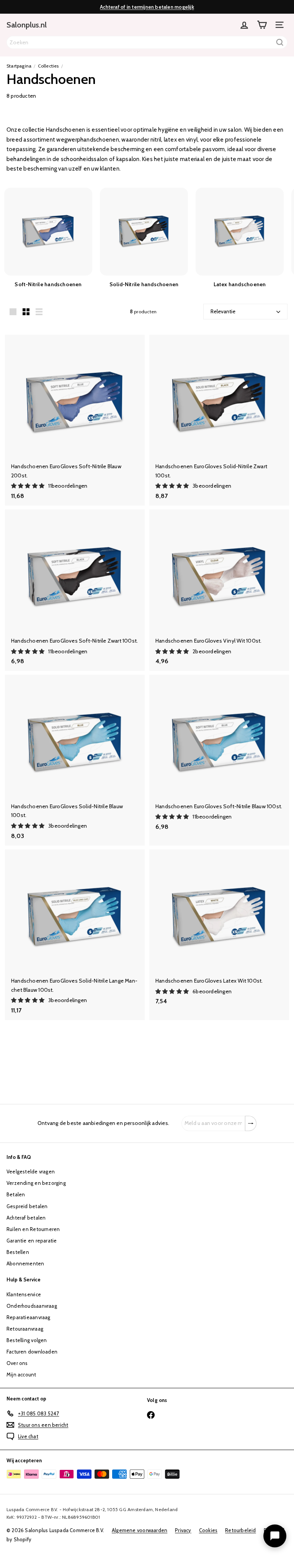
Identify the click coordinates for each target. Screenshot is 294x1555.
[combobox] (147, 42)
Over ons (17, 1363)
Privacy (183, 1530)
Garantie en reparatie (32, 1241)
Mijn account (21, 1374)
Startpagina (19, 66)
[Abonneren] (250, 1123)
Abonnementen (25, 1263)
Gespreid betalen (27, 1206)
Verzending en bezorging (36, 1183)
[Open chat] (274, 1535)
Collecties (48, 66)
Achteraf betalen (26, 1218)
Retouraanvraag (25, 1329)
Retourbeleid (240, 1530)
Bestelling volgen (27, 1340)
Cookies (208, 1530)
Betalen (16, 1194)
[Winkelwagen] (262, 25)
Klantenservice (24, 1294)
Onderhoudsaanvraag (32, 1306)
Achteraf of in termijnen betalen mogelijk (147, 7)
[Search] (279, 42)
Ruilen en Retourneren (33, 1229)
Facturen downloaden (32, 1352)
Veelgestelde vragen (31, 1171)
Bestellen (18, 1252)
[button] (28, 485)
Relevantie (223, 311)
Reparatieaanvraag (29, 1317)
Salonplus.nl (27, 24)
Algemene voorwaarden (139, 1530)
